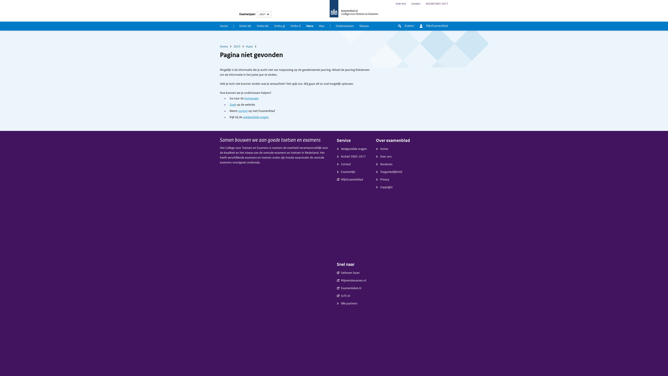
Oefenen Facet (350, 273)
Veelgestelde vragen (354, 149)
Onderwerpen (345, 26)
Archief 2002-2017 (437, 3)
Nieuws (364, 26)
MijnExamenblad (437, 26)
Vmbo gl (279, 26)
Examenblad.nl (349, 10)
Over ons (401, 3)
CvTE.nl (345, 296)
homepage (251, 98)
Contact (415, 3)
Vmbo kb (263, 26)
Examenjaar (247, 14)
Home (224, 26)
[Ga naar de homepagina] (334, 11)
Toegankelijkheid (391, 172)
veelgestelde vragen (256, 117)
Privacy (384, 179)
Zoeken (409, 26)
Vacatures (386, 164)
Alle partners (349, 303)
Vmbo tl (296, 26)
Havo (309, 26)
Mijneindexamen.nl (353, 280)
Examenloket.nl (351, 288)
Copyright (386, 187)
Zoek (233, 105)
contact (243, 111)
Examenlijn (348, 172)
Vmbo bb (245, 26)
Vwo (321, 26)
